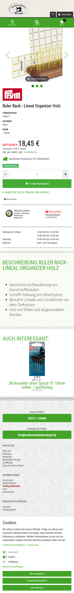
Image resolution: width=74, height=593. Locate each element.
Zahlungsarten (9, 509)
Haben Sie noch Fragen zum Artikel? (27, 192)
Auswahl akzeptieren (37, 580)
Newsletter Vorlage (12, 459)
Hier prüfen (52, 217)
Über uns (7, 451)
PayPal (11, 557)
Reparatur (7, 456)
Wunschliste (11, 199)
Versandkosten (30, 152)
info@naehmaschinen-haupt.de (37, 435)
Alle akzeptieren (37, 573)
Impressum (8, 480)
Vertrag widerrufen (11, 486)
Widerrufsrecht (10, 483)
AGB (5, 489)
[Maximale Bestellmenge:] (65, 174)
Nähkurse (7, 453)
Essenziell (13, 552)
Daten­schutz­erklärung (14, 545)
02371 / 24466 (37, 418)
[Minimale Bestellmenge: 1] (5, 174)
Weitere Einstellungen (13, 566)
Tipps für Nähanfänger (13, 465)
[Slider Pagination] (32, 86)
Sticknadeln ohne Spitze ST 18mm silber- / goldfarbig (37, 385)
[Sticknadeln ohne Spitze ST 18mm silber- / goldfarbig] (37, 359)
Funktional (13, 561)
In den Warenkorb (39, 183)
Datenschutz (8, 492)
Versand (6, 506)
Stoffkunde (8, 462)
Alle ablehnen (37, 587)
